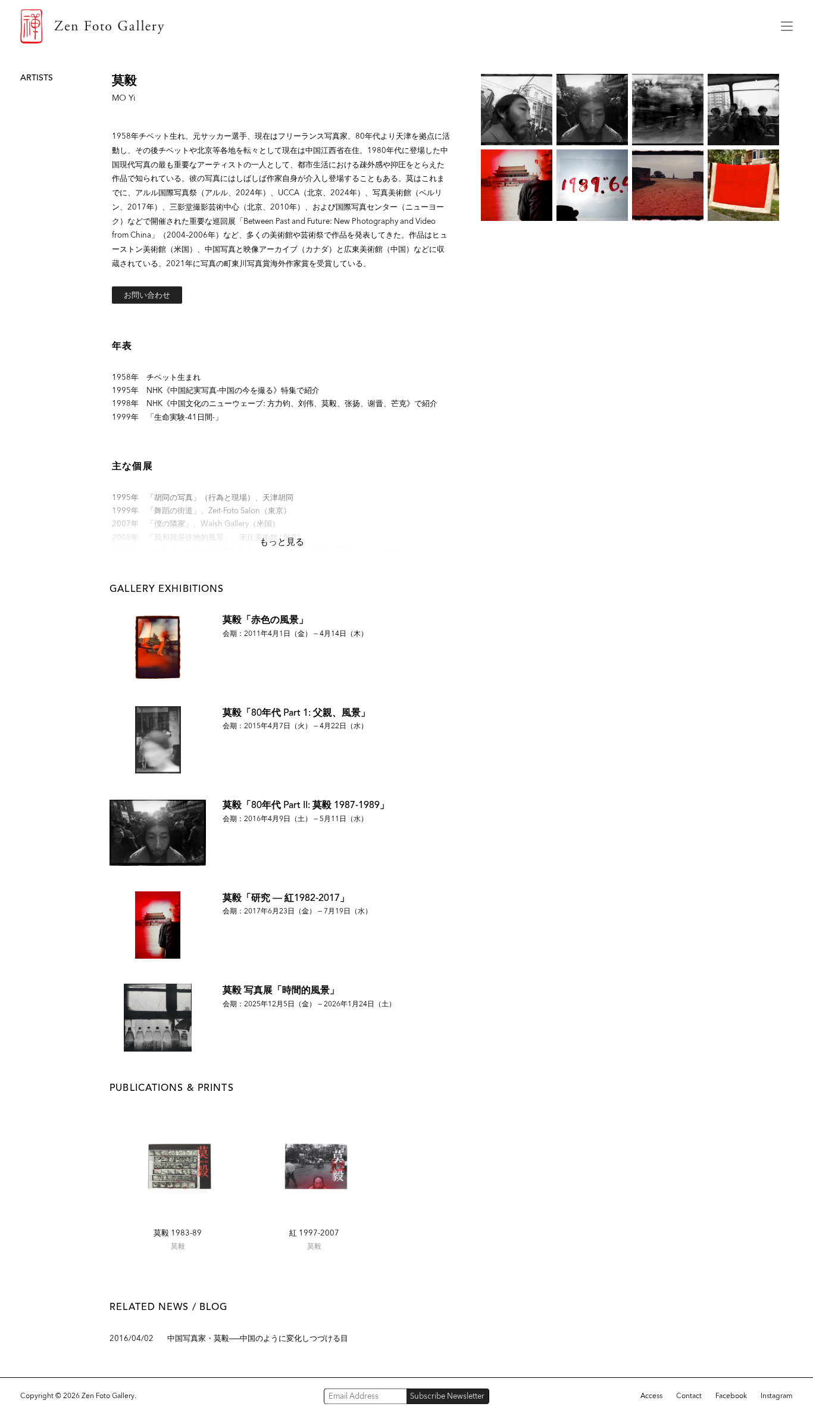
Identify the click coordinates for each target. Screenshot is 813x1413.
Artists (36, 77)
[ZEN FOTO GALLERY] (391, 26)
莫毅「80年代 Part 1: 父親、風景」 (296, 712)
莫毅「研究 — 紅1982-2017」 (286, 897)
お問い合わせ (147, 295)
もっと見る (281, 541)
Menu (787, 26)
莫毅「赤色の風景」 (265, 619)
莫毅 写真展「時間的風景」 (281, 990)
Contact (689, 1396)
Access (651, 1396)
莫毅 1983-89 (178, 1232)
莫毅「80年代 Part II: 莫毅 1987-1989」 (306, 804)
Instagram (777, 1396)
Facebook (731, 1396)
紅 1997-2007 (314, 1232)
